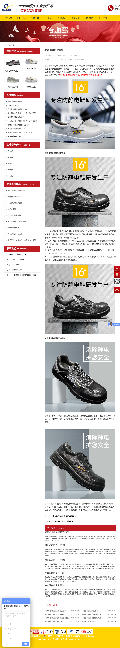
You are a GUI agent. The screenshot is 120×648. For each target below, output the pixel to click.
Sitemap (91, 636)
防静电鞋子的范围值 (90, 611)
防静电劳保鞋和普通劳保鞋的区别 (58, 618)
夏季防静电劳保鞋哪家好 (92, 614)
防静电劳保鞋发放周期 (54, 621)
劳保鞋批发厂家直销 (15, 234)
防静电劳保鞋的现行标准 (92, 618)
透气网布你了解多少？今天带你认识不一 (22, 113)
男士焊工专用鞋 (13, 228)
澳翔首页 (8, 18)
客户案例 (89, 18)
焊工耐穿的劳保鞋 (14, 215)
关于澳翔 (103, 18)
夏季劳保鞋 (21, 18)
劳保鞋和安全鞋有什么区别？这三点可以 (22, 132)
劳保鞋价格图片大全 (15, 197)
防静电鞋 (35, 18)
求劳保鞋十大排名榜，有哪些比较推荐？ (22, 240)
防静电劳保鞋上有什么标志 (56, 611)
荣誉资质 (76, 18)
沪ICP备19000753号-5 (55, 636)
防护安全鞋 (12, 209)
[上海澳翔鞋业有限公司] (7, 7)
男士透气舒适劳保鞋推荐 (17, 221)
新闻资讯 (62, 18)
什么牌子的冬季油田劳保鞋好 (64, 516)
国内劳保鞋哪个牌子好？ (17, 190)
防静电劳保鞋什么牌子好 (55, 614)
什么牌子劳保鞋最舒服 (16, 203)
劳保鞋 (49, 18)
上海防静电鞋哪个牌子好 (62, 522)
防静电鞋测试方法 (89, 621)
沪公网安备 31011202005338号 (75, 636)
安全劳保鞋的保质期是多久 (17, 109)
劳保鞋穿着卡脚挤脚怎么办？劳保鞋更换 (22, 121)
